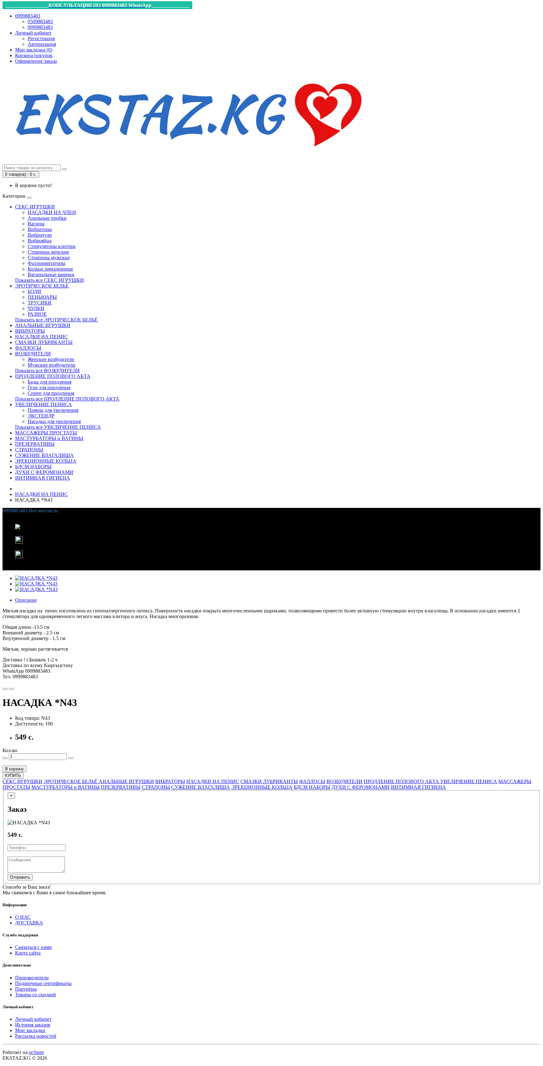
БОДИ (34, 291)
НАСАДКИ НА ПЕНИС (41, 336)
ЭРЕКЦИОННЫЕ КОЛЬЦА (45, 461)
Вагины (36, 223)
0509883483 (40, 21)
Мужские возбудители (51, 365)
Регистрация (41, 38)
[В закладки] (5, 689)
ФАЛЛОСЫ (28, 348)
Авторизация (42, 44)
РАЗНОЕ (37, 314)
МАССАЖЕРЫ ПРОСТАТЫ (46, 432)
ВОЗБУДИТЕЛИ (33, 353)
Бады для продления (49, 382)
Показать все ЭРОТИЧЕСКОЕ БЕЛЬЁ (56, 319)
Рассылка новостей (35, 1036)
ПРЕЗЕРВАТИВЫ (35, 444)
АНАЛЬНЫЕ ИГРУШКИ (42, 325)
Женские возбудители (51, 359)
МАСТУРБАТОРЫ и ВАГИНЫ (49, 438)
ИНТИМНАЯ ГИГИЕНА (42, 478)
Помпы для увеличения (53, 410)
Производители (32, 977)
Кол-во (10, 750)
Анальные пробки (47, 218)
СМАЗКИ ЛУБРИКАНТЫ (44, 342)
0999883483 (40, 27)
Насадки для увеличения (54, 421)
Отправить (20, 877)
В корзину (14, 769)
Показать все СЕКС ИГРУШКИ (49, 280)
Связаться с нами (33, 947)
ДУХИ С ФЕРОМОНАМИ (44, 472)
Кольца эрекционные (50, 269)
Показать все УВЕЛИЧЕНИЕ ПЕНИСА (58, 427)
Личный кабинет (33, 1019)
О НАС (23, 917)
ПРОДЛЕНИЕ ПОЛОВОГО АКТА (52, 376)
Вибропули (40, 235)
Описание (26, 600)
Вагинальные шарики (51, 274)
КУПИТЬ (13, 775)
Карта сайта (28, 953)
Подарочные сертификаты (43, 983)
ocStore (36, 1052)
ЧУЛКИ (36, 308)
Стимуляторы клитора (51, 246)
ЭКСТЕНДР (41, 415)
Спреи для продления (51, 393)
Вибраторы (40, 229)
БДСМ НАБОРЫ (33, 466)
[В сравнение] (11, 689)
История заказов (32, 1024)
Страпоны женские (48, 252)
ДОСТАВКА (29, 922)
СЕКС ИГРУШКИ (35, 206)
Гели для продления (49, 387)
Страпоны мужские (49, 257)
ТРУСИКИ (40, 302)
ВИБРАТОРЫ (30, 331)
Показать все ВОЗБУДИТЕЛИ (47, 370)
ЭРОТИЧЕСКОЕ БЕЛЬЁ (42, 285)
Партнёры (26, 989)
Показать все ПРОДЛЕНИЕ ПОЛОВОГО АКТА (67, 398)
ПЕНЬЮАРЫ (42, 297)
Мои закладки (30, 1030)
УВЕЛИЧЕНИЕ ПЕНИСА (43, 404)
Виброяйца (40, 240)
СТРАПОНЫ (29, 449)
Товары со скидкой (35, 994)
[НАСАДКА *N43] (36, 578)
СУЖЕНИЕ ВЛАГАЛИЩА (44, 455)
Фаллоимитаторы (46, 263)
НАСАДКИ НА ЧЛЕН (52, 212)
